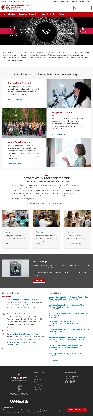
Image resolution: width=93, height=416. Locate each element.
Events (74, 1)
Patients (62, 14)
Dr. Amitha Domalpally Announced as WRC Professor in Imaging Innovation (69, 330)
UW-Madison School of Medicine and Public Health (45, 389)
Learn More (39, 281)
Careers (55, 1)
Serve (70, 232)
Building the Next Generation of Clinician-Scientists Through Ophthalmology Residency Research (69, 338)
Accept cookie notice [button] (77, 410)
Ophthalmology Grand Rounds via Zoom (22, 314)
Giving (82, 1)
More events (7, 349)
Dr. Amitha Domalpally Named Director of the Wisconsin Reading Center (66, 306)
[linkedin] (74, 381)
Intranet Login (38, 385)
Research (32, 14)
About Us (11, 14)
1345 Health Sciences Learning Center (24, 308)
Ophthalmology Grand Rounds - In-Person (23, 300)
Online (14, 327)
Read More (14, 99)
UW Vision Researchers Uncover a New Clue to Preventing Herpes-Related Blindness (67, 347)
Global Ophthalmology (48, 14)
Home (3, 14)
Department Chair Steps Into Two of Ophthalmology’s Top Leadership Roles (64, 322)
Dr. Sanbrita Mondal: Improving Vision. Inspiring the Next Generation (68, 314)
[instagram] (70, 381)
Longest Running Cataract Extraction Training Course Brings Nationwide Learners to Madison (69, 298)
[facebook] (66, 381)
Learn (8, 232)
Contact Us (37, 379)
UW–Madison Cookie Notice (38, 412)
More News (53, 360)
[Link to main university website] (19, 397)
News (88, 1)
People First (65, 1)
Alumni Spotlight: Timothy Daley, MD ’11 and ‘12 (66, 354)
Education (23, 14)
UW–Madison (12, 1)
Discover (40, 232)
